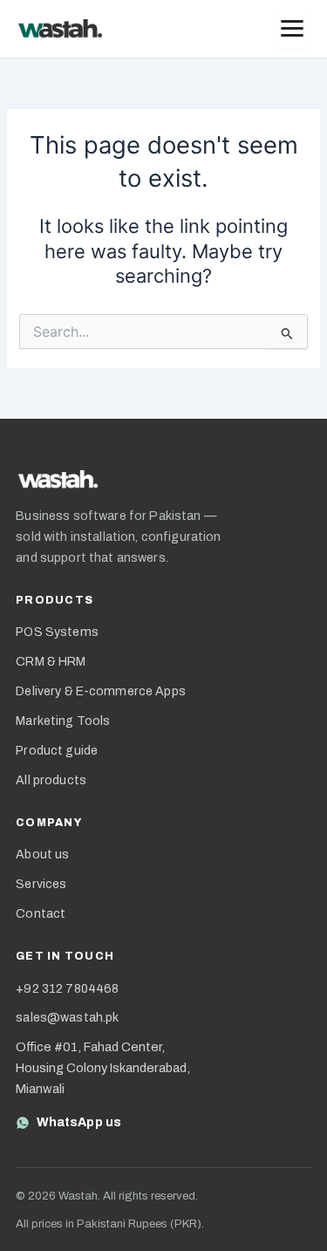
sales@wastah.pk (67, 1017)
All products (51, 780)
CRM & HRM (50, 661)
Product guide (57, 750)
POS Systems (57, 632)
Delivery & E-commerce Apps (101, 691)
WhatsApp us (79, 1122)
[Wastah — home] (60, 29)
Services (41, 884)
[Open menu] (292, 29)
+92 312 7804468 (67, 988)
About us (42, 854)
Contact (40, 913)
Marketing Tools (63, 721)
